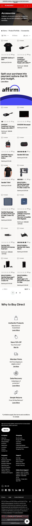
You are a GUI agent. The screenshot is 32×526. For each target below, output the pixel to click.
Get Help (18, 458)
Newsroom (4, 445)
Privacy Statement (7, 512)
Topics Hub (4, 458)
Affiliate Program (5, 471)
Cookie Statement (18, 512)
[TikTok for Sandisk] (9, 490)
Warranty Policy (20, 460)
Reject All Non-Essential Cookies (15, 519)
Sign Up (16, 347)
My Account (19, 438)
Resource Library (20, 463)
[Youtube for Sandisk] (20, 490)
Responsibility (5, 441)
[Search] (30, 5)
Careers (3, 449)
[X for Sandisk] (13, 490)
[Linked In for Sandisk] (16, 490)
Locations (3, 447)
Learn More (16, 330)
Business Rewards (6, 463)
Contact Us (4, 451)
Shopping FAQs (20, 449)
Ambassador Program (7, 472)
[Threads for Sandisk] (23, 490)
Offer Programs (5, 469)
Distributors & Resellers (22, 447)
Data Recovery (5, 465)
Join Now (16, 366)
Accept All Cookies (15, 523)
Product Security (20, 465)
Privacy (3, 497)
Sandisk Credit (5, 461)
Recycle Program (5, 467)
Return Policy (19, 461)
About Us (3, 438)
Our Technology (5, 440)
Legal (9, 497)
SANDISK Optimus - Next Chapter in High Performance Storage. (16, 2)
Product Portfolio (20, 440)
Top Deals (18, 441)
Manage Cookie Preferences (15, 516)
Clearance (18, 443)
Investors (3, 443)
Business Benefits (6, 460)
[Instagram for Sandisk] (2, 490)
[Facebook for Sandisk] (6, 490)
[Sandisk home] (9, 5)
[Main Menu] (2, 6)
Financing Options (20, 445)
